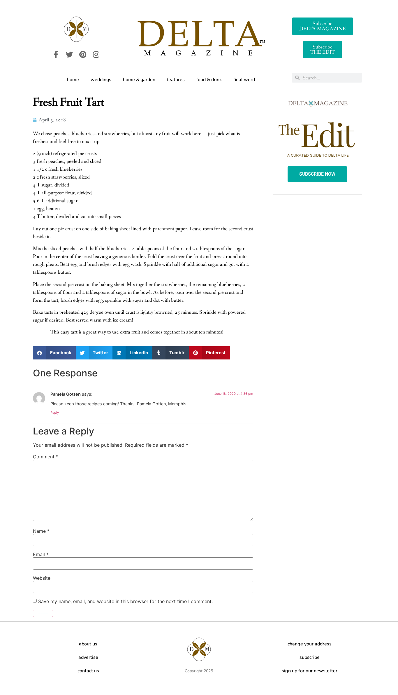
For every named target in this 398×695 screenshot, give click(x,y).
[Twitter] (69, 54)
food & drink (209, 79)
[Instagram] (96, 54)
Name (41, 531)
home (73, 79)
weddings (101, 79)
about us (88, 644)
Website (41, 578)
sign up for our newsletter (309, 671)
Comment (45, 456)
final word (244, 79)
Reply (54, 413)
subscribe (310, 657)
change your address (310, 644)
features (176, 79)
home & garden (139, 79)
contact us (88, 671)
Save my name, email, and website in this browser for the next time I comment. (125, 601)
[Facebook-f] (56, 54)
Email (41, 554)
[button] (54, 352)
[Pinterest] (83, 54)
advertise (88, 657)
